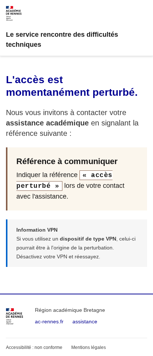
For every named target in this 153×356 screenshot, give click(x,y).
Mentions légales (88, 347)
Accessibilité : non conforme (34, 347)
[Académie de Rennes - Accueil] (14, 316)
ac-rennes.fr (49, 321)
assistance (84, 321)
